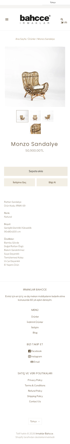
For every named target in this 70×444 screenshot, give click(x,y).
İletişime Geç (19, 182)
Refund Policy (35, 390)
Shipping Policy (35, 396)
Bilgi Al (52, 182)
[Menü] (7, 19)
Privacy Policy (35, 380)
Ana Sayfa (20, 38)
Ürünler (32, 38)
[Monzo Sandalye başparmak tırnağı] (22, 116)
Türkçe (33, 421)
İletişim (35, 327)
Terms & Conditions (35, 385)
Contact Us (35, 401)
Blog (35, 332)
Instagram (36, 356)
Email (36, 361)
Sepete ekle (36, 171)
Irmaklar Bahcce (44, 433)
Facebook (36, 351)
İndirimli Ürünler (35, 322)
